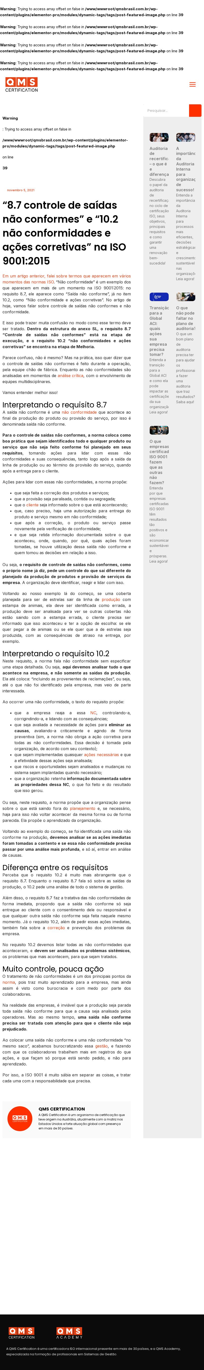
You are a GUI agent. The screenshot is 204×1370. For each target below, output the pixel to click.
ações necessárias (101, 754)
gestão (101, 1046)
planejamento (82, 808)
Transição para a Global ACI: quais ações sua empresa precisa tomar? (159, 331)
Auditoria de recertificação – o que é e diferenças (164, 161)
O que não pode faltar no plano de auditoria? (186, 318)
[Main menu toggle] (192, 84)
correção (56, 927)
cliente (32, 504)
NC (93, 712)
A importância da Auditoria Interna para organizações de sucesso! (189, 169)
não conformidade (79, 412)
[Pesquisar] (195, 110)
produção (111, 599)
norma (8, 982)
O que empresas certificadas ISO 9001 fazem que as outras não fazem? (162, 462)
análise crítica (71, 375)
